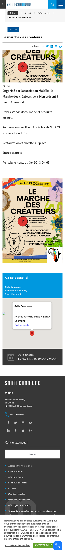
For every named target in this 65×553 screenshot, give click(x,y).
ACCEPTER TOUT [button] (43, 545)
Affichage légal (16, 477)
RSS (8, 86)
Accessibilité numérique (20, 465)
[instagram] (23, 422)
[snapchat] (15, 430)
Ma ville (13, 29)
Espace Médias (15, 471)
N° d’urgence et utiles (18, 505)
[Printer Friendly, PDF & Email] (51, 46)
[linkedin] (8, 430)
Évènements (44, 13)
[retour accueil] (3, 4)
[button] (52, 4)
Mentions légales (16, 494)
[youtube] (30, 422)
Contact (12, 488)
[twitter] (15, 422)
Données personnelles (19, 499)
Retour (13, 13)
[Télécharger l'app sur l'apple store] (23, 430)
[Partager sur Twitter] (47, 46)
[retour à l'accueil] (25, 4)
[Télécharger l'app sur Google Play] (30, 430)
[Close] (48, 306)
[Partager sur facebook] (43, 46)
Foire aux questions (17, 482)
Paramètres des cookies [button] (17, 545)
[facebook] (8, 422)
